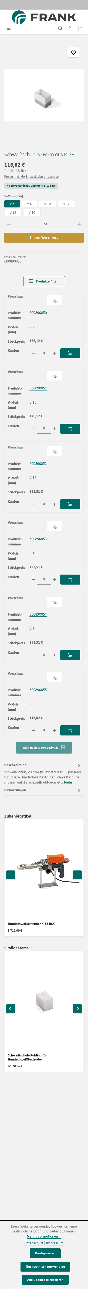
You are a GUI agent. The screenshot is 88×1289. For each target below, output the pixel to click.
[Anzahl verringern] (8, 224)
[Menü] (8, 28)
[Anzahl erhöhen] (79, 224)
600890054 (38, 614)
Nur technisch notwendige (45, 1267)
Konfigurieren (45, 1253)
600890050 (38, 313)
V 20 (32, 212)
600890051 (38, 388)
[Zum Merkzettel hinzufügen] (73, 52)
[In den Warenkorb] (70, 353)
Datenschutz (33, 1243)
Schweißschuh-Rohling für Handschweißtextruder (27, 1057)
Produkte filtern (47, 281)
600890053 (38, 539)
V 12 (66, 204)
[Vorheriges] (10, 874)
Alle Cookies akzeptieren (45, 1280)
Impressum (55, 1243)
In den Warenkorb (44, 238)
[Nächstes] (77, 874)
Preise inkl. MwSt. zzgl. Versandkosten (31, 177)
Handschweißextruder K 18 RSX (31, 924)
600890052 (38, 464)
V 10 (47, 204)
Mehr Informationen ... (44, 1236)
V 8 (29, 204)
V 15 (13, 212)
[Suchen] (60, 28)
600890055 (38, 690)
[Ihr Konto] (69, 28)
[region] (44, 95)
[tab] (43, 773)
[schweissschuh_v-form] (44, 95)
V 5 (12, 204)
